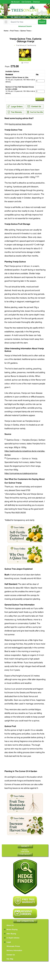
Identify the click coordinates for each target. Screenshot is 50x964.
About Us (10, 925)
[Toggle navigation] (6, 22)
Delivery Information (14, 950)
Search (42, 22)
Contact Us (11, 955)
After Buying (11, 934)
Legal (9, 942)
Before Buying (12, 929)
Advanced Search (25, 26)
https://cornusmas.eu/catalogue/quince (20, 473)
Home (6, 31)
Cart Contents (26, 2)
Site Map (10, 959)
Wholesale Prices (13, 946)
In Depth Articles (13, 938)
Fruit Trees (14, 31)
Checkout (36, 2)
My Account (15, 2)
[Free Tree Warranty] (25, 901)
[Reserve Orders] (25, 913)
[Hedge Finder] (25, 876)
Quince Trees (25, 31)
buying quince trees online (20, 124)
